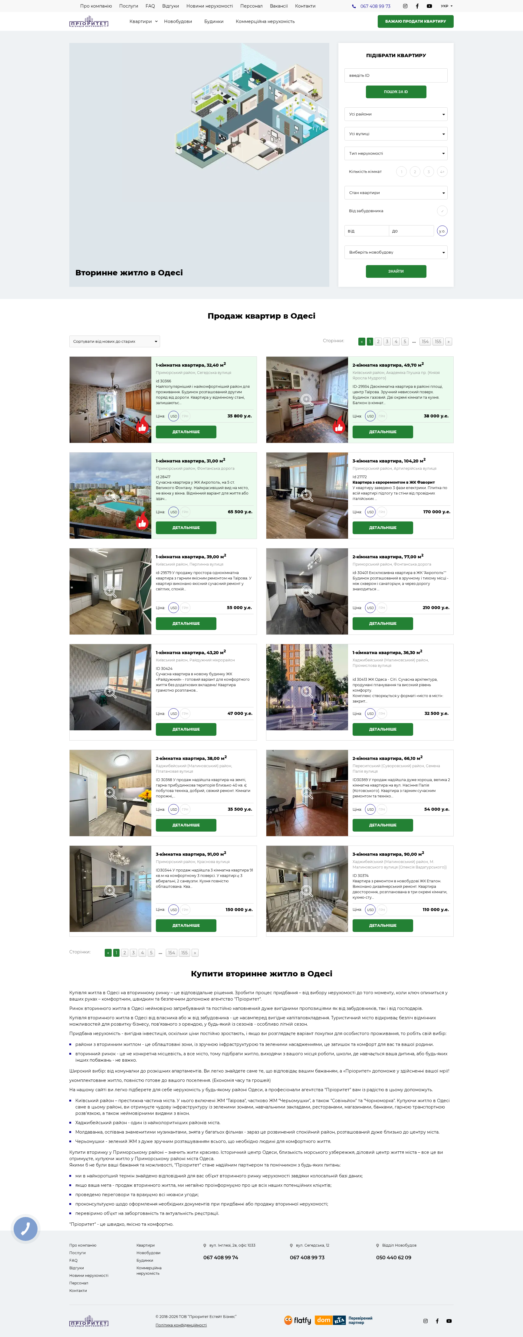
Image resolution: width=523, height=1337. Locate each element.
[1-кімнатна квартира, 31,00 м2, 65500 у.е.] (110, 496)
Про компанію (96, 6)
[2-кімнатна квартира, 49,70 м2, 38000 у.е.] (307, 400)
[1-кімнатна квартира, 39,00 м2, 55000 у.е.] (110, 591)
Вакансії (279, 6)
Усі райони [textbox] (360, 114)
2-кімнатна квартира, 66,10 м (388, 758)
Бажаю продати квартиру (415, 21)
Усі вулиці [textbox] (359, 134)
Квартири (141, 21)
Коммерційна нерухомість (265, 21)
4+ (442, 172)
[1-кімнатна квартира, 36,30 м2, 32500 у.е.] (307, 692)
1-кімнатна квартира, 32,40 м (191, 365)
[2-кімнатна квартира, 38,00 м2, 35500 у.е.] (110, 793)
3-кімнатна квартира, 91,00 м (191, 854)
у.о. (442, 231)
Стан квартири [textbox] (364, 193)
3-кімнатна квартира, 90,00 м (388, 854)
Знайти (396, 271)
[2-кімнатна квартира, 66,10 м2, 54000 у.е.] (307, 793)
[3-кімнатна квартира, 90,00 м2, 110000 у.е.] (307, 891)
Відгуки (170, 6)
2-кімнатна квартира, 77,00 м (388, 556)
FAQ (150, 6)
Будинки (214, 21)
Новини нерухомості (209, 6)
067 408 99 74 (220, 1258)
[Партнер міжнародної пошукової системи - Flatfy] (297, 1320)
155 (438, 341)
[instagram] (405, 6)
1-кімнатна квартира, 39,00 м (191, 556)
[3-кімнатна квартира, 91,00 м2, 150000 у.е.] (110, 891)
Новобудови (178, 21)
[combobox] (396, 114)
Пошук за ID (396, 92)
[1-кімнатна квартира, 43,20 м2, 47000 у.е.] (110, 692)
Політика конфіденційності (181, 1325)
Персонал (251, 6)
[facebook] (417, 6)
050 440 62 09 (393, 1258)
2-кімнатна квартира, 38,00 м (191, 758)
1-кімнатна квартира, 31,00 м (190, 460)
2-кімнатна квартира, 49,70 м (388, 365)
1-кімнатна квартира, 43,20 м (191, 652)
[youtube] (429, 6)
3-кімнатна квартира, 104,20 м (389, 460)
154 (425, 341)
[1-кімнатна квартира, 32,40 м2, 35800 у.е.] (110, 400)
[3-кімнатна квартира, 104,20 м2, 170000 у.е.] (307, 496)
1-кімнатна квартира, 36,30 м (387, 652)
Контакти (305, 6)
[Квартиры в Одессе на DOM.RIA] (344, 1321)
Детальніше (186, 432)
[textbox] (396, 252)
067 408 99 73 (375, 6)
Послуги (128, 6)
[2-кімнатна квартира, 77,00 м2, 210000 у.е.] (307, 591)
